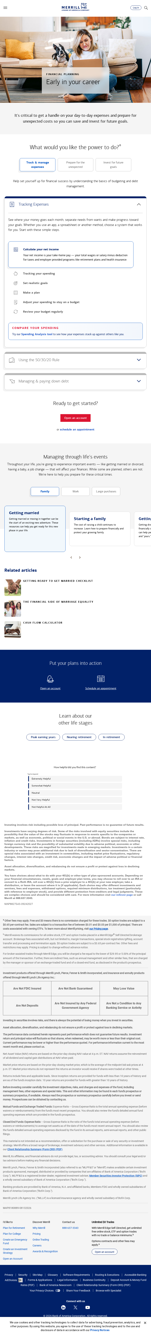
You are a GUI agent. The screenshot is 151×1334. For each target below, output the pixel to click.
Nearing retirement (77, 737)
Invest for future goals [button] (109, 166)
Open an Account (13, 1258)
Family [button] (40, 493)
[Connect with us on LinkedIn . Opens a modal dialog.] (63, 1307)
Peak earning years (40, 737)
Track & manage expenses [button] (34, 166)
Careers (37, 1245)
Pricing (37, 1233)
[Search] (146, 7)
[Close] (145, 1323)
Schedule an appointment (97, 688)
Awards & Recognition (45, 1251)
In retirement (109, 737)
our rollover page (122, 894)
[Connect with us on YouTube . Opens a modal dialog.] (87, 1307)
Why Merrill (39, 1227)
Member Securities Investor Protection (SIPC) (115, 1175)
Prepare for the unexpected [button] (71, 166)
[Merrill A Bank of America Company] (75, 7)
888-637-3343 (70, 1227)
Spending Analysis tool (36, 334)
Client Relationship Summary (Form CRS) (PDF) (34, 1149)
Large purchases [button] (104, 493)
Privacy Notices (100, 1330)
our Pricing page (98, 928)
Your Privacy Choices (42, 1290)
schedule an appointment (77, 429)
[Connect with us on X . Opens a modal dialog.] (75, 1307)
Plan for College (12, 1233)
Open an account (44, 688)
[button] (5, 7)
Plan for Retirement (14, 1227)
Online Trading (41, 1239)
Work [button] (70, 493)
